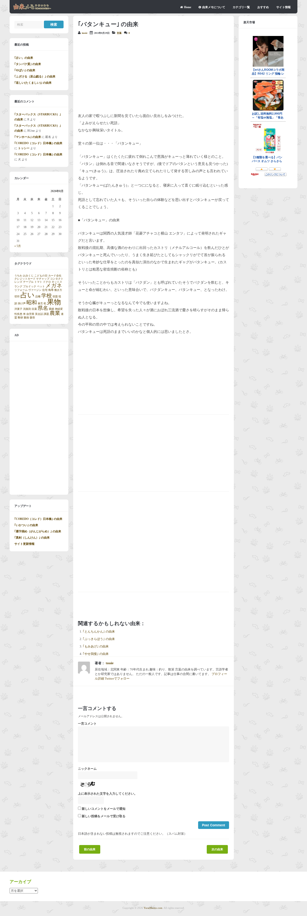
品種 (38, 296)
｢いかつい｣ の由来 (26, 525)
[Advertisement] (153, 73)
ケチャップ (42, 278)
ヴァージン (34, 290)
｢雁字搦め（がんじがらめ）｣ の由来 (37, 531)
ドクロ (47, 282)
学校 (46, 296)
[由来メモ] (32, 9)
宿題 (55, 296)
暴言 (40, 303)
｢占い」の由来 (23, 57)
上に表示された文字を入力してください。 (107, 793)
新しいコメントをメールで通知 (103, 808)
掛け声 (22, 303)
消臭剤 (27, 309)
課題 (46, 314)
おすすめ (263, 7)
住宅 (44, 290)
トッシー (24, 148)
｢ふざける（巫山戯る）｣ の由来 (34, 76)
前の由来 (89, 849)
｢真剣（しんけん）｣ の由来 (32, 537)
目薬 (34, 309)
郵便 (20, 317)
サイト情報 (283, 7)
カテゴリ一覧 (241, 7)
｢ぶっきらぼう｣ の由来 (99, 639)
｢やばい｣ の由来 (24, 70)
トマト (38, 282)
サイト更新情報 (24, 544)
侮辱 (50, 290)
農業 (55, 313)
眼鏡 (51, 309)
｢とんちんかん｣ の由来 (99, 631)
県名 (43, 308)
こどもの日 (40, 275)
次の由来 (217, 849)
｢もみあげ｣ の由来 (96, 646)
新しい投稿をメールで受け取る (103, 816)
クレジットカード (24, 278)
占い (27, 295)
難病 (26, 317)
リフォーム (21, 290)
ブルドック (29, 286)
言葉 (119, 33)
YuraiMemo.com (153, 907)
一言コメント (87, 723)
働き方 (58, 290)
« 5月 (17, 246)
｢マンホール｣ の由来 (27, 137)
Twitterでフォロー (117, 678)
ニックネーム (87, 768)
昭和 (31, 302)
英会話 (39, 314)
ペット (41, 286)
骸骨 (32, 317)
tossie (84, 33)
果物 (54, 302)
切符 (17, 296)
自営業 (30, 314)
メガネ (54, 285)
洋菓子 (18, 309)
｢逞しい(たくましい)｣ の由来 (33, 82)
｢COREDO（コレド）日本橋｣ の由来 (38, 143)
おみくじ (28, 275)
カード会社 (54, 275)
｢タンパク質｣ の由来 (27, 64)
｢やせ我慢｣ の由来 (96, 654)
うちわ (18, 275)
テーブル (28, 282)
